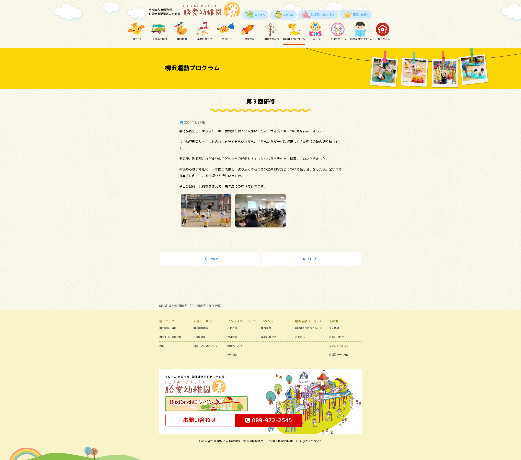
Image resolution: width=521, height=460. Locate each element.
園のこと (137, 39)
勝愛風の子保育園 (339, 354)
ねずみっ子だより (339, 345)
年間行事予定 (204, 39)
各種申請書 (199, 337)
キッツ (316, 39)
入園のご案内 (159, 39)
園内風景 (182, 39)
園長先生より (271, 39)
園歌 (161, 345)
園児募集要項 (200, 328)
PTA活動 (231, 354)
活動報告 (300, 337)
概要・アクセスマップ (205, 345)
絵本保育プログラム (361, 39)
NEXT (307, 259)
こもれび (288, 14)
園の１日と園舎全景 (170, 337)
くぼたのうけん (338, 39)
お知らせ (227, 39)
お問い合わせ (336, 337)
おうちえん (384, 39)
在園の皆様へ (361, 14)
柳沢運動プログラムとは (308, 328)
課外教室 (249, 39)
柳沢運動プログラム (294, 39)
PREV (214, 259)
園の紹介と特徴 (167, 328)
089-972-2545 (272, 420)
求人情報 (334, 328)
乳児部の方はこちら (323, 14)
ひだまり (260, 14)
